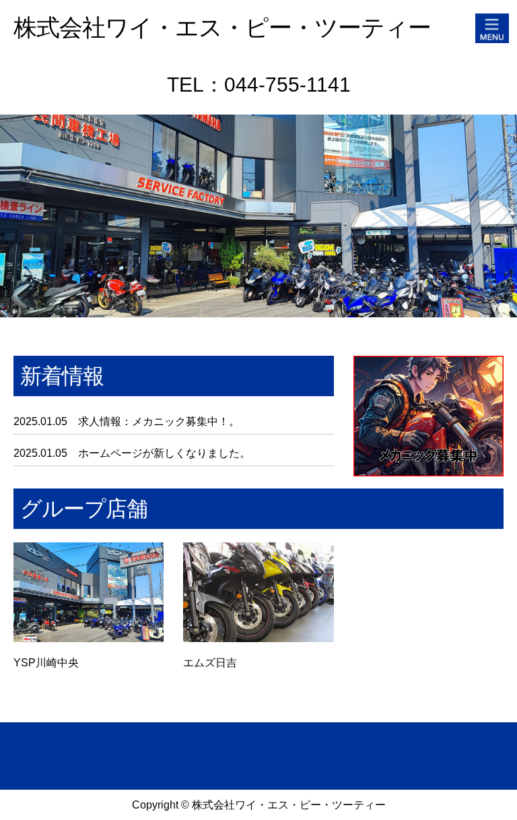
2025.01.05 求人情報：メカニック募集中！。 (126, 421)
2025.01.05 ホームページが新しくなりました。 (131, 453)
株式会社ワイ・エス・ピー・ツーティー (222, 27)
